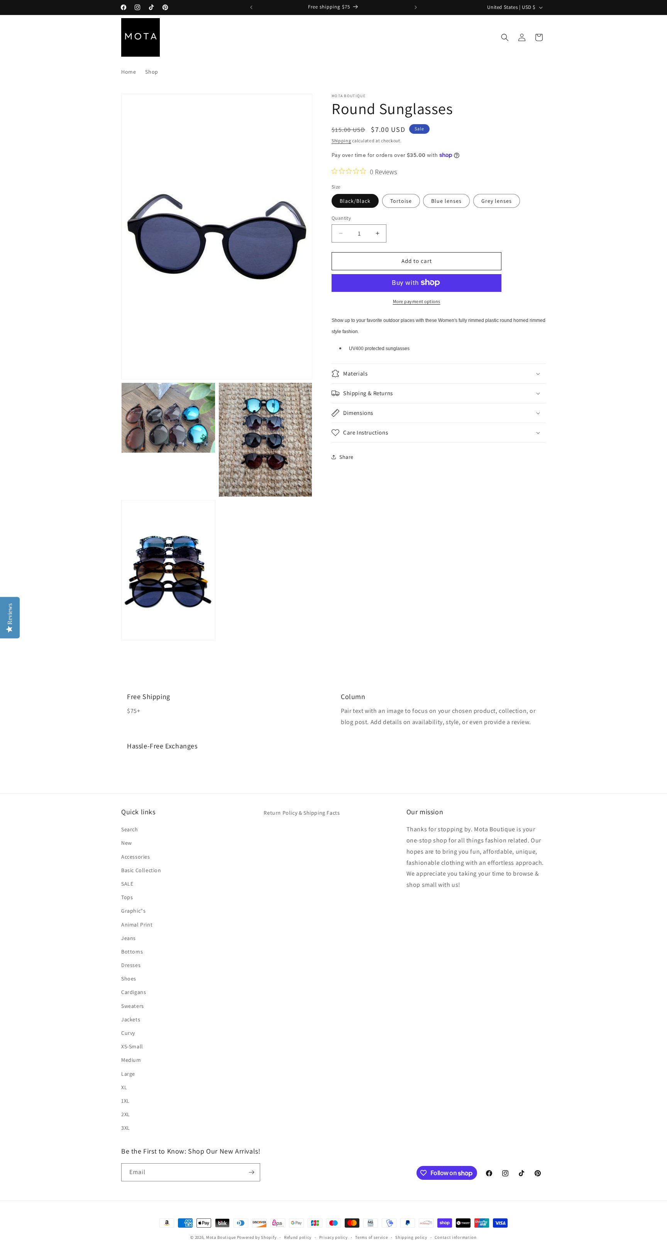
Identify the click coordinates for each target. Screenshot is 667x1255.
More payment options (416, 301)
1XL (125, 1100)
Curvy (128, 1032)
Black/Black (355, 200)
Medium (131, 1059)
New (126, 842)
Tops (127, 897)
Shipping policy (411, 1237)
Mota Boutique (221, 1237)
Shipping (341, 140)
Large (128, 1073)
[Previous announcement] (251, 7)
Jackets (130, 1019)
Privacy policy (333, 1237)
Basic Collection (141, 870)
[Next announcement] (415, 7)
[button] (504, 37)
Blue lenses (446, 200)
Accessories (135, 856)
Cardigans (133, 992)
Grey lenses (496, 200)
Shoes (128, 978)
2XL (125, 1114)
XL (124, 1087)
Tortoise (401, 200)
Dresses (131, 965)
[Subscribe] (251, 1172)
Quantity (341, 218)
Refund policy (297, 1237)
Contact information (455, 1237)
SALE (127, 883)
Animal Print (136, 924)
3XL (125, 1127)
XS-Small (132, 1046)
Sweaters (132, 1005)
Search (129, 829)
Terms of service (371, 1237)
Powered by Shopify (257, 1237)
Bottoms (132, 951)
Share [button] (346, 456)
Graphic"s (133, 910)
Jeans (128, 938)
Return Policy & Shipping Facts (302, 812)
